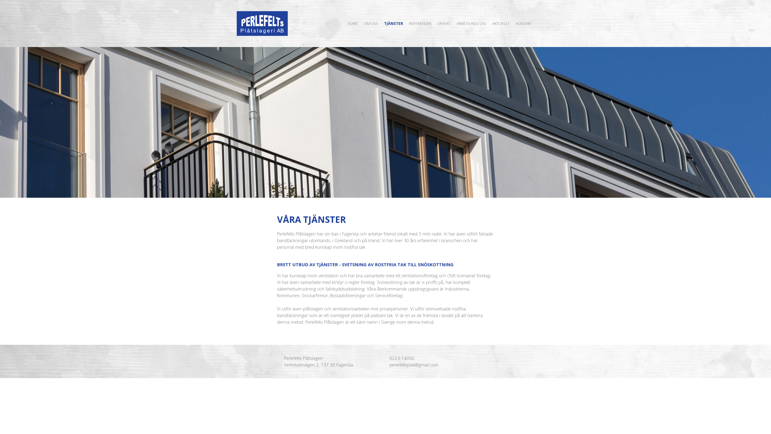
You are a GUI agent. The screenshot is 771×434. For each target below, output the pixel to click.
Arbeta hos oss (471, 23)
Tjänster (393, 23)
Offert (444, 23)
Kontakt (524, 23)
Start (353, 23)
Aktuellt (501, 23)
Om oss (371, 23)
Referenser (420, 23)
